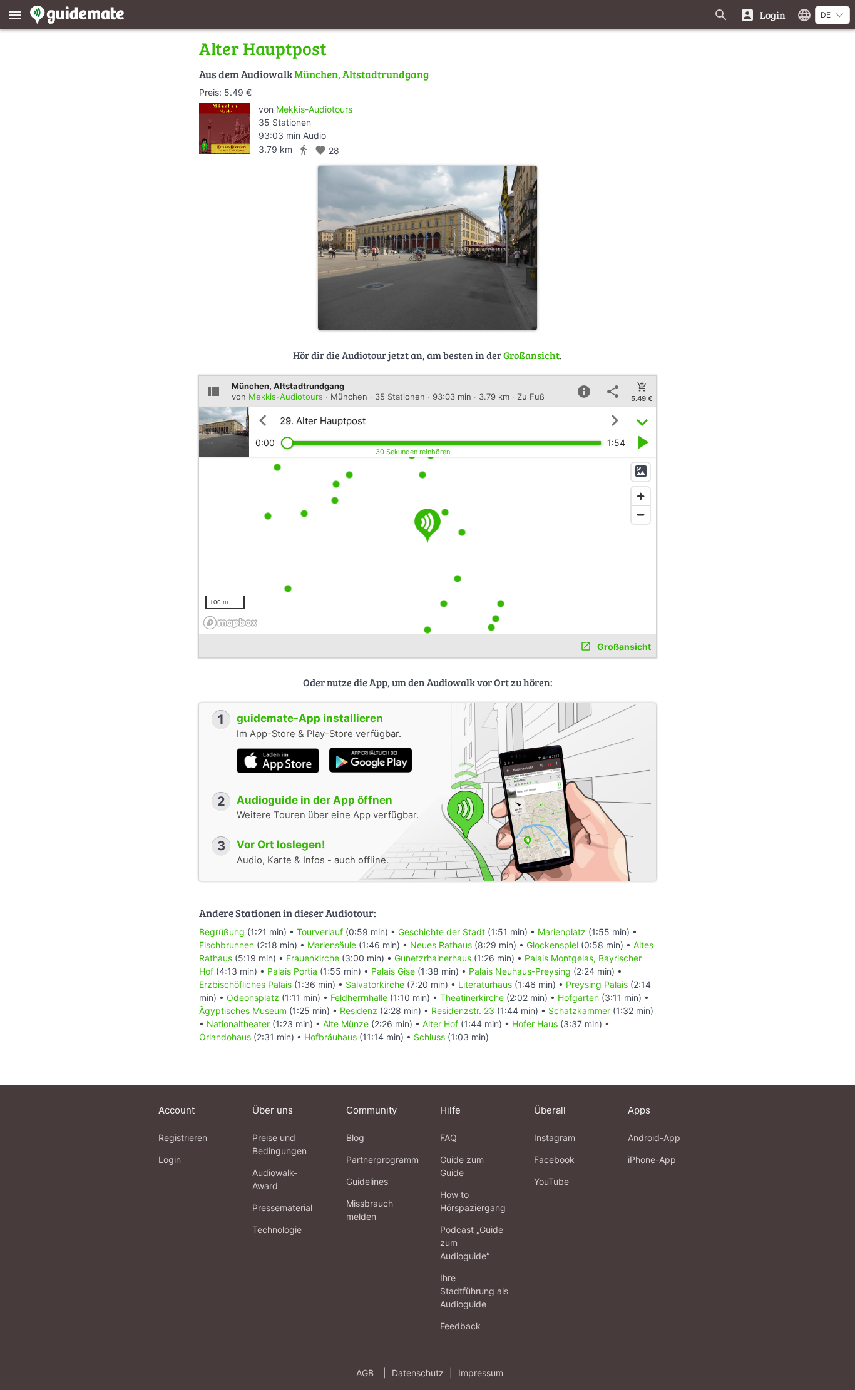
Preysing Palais (597, 984)
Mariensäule (331, 945)
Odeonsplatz (253, 997)
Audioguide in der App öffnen (314, 800)
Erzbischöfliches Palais (245, 984)
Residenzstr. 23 (462, 1010)
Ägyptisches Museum (243, 1010)
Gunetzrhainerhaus (432, 958)
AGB (365, 1372)
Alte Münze (346, 1023)
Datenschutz (418, 1372)
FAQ (448, 1137)
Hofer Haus (535, 1023)
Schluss (429, 1037)
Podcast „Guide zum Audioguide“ (471, 1242)
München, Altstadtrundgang (361, 74)
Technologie (277, 1229)
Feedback (460, 1326)
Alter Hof (440, 1023)
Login (169, 1159)
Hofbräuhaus (330, 1037)
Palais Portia (292, 971)
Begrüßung (222, 931)
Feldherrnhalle (358, 997)
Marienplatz (562, 931)
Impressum (480, 1372)
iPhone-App (652, 1159)
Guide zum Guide (462, 1166)
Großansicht (531, 355)
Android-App (654, 1137)
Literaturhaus (485, 984)
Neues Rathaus (441, 945)
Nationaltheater (238, 1023)
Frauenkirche (312, 958)
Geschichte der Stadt (441, 931)
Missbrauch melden (369, 1210)
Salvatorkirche (375, 984)
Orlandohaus (225, 1037)
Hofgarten (578, 997)
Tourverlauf (320, 931)
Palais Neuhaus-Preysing (520, 971)
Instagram (554, 1137)
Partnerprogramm (382, 1159)
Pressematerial (282, 1207)
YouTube (551, 1181)
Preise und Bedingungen (279, 1144)
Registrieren (182, 1137)
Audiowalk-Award (274, 1179)
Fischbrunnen (226, 945)
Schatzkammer (579, 1010)
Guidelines (367, 1181)
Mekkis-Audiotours (314, 109)
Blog (355, 1137)
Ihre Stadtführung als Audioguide (474, 1290)
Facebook (554, 1159)
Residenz (358, 1010)
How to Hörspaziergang (473, 1201)
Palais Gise (393, 971)
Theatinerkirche (472, 997)
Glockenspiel (552, 945)
